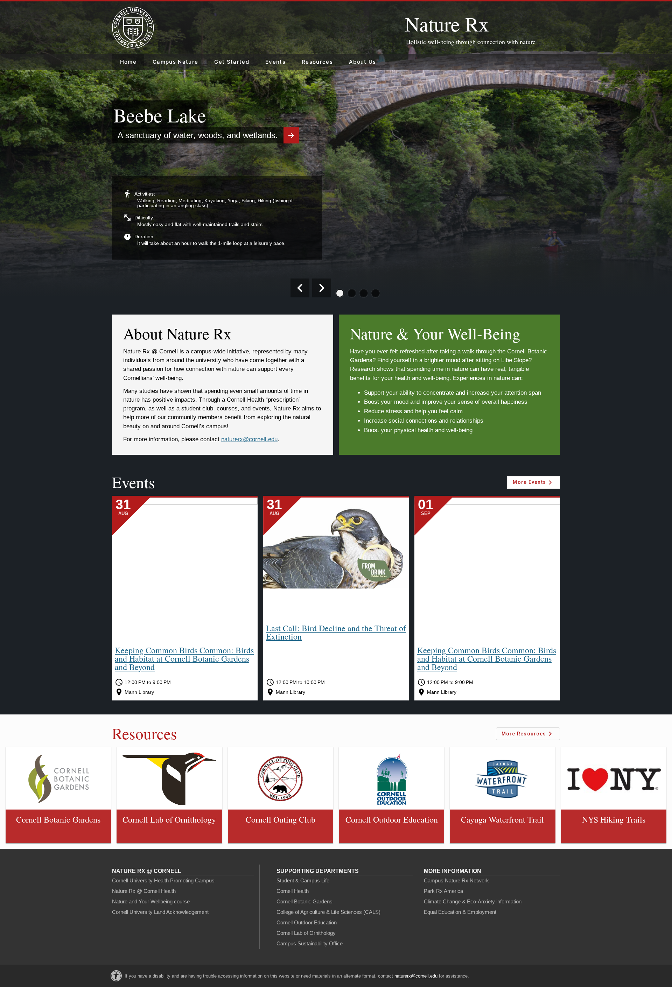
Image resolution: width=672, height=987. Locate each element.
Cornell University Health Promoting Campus (163, 880)
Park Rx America (443, 891)
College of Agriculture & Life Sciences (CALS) (328, 912)
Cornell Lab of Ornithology (306, 933)
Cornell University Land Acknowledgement (160, 912)
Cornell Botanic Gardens (304, 901)
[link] (58, 795)
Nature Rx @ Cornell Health (144, 891)
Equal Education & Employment (460, 912)
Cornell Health (292, 891)
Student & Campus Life (302, 880)
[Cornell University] (133, 28)
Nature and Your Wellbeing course (151, 901)
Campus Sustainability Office (309, 943)
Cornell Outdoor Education (306, 922)
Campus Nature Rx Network (456, 880)
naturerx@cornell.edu (416, 976)
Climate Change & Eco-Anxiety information (473, 901)
